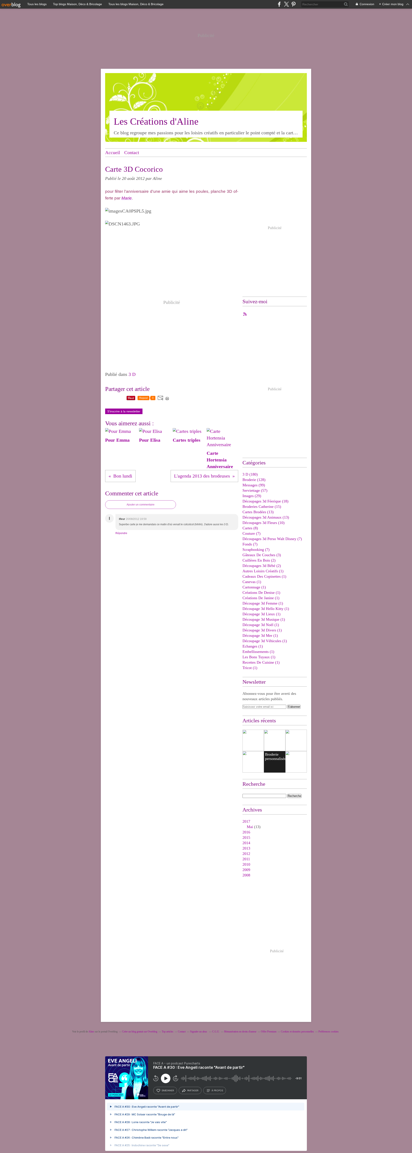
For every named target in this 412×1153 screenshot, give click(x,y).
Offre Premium (268, 1031)
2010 (246, 864)
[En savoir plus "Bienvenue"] (296, 740)
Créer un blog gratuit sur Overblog (139, 1031)
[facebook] (279, 4)
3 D (132, 374)
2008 (246, 875)
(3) (261, 555)
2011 (246, 859)
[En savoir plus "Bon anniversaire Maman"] (253, 762)
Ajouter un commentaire (140, 504)
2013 (246, 848)
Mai (250, 827)
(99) (253, 485)
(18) (265, 501)
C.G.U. (216, 1031)
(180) (250, 474)
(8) (250, 528)
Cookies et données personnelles (297, 1031)
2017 (246, 821)
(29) (251, 496)
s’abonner (168, 1090)
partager (192, 1090)
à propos (217, 1090)
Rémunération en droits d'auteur (240, 1031)
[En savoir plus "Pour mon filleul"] (274, 740)
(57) (254, 490)
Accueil (112, 152)
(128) (253, 480)
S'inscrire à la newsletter (123, 411)
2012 (246, 853)
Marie (126, 198)
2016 (246, 832)
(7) (251, 533)
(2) (259, 560)
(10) (263, 523)
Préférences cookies (328, 1031)
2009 (246, 870)
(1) (262, 571)
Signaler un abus (199, 1031)
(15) (261, 506)
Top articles (167, 1031)
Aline (91, 1031)
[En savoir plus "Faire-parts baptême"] (253, 740)
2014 (246, 843)
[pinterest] (293, 4)
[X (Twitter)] (286, 4)
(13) (258, 512)
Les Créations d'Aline (156, 121)
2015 (246, 837)
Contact (131, 152)
